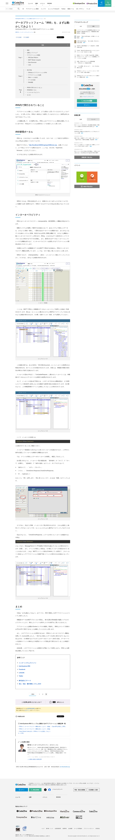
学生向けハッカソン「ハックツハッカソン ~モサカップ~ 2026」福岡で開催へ (88, 71)
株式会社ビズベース (25, 680)
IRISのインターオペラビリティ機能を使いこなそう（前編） (35, 729)
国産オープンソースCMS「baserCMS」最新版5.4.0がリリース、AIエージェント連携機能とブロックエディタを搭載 (88, 56)
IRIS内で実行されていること (34, 87)
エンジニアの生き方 (53, 9)
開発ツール (71, 9)
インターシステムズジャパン (27, 663)
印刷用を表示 (21, 716)
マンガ (88, 9)
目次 (43, 45)
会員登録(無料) (31, 708)
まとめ (29, 95)
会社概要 (70, 828)
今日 (81, 26)
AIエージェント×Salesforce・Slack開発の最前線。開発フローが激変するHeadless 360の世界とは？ (86, 125)
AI (23, 9)
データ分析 (18, 37)
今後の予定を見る (88, 186)
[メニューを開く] (7, 3)
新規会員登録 (87, 101)
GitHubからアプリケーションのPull (37, 72)
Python (63, 9)
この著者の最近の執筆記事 (34, 759)
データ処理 (26, 37)
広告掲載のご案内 (93, 790)
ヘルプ (42, 828)
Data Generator (32, 62)
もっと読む (21, 733)
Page (20, 57)
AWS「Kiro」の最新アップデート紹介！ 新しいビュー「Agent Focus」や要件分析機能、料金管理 (86, 138)
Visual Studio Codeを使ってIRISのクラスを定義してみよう (34, 731)
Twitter (21, 676)
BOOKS (49, 3)
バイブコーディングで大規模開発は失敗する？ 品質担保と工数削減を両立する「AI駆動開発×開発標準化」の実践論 (88, 31)
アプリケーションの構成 (33, 55)
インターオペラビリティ (33, 92)
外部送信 (98, 828)
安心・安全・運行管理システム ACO (30, 684)
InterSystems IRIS (24, 666)
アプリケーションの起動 (34, 75)
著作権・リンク (49, 828)
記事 (36, 3)
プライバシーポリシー (89, 828)
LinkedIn (21, 673)
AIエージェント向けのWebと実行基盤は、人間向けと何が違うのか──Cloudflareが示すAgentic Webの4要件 (87, 151)
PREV (32, 694)
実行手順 (29, 70)
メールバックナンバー (88, 96)
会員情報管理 (58, 828)
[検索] (18, 9)
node (29, 65)
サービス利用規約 (78, 828)
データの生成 (31, 80)
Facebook (22, 669)
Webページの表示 (33, 77)
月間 (93, 26)
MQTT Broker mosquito (34, 60)
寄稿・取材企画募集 (80, 790)
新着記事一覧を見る (87, 157)
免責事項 (65, 828)
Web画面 (30, 82)
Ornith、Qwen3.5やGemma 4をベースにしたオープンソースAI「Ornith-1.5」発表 (88, 51)
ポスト (60, 37)
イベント (42, 3)
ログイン (27, 710)
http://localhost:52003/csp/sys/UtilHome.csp (43, 145)
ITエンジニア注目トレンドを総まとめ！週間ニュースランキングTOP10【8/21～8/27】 (86, 145)
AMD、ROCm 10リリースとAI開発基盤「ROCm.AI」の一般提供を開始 (86, 62)
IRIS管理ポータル (31, 90)
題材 (28, 50)
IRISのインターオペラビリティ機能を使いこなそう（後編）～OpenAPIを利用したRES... (42, 726)
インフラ (43, 9)
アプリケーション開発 (32, 9)
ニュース (30, 3)
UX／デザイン (80, 9)
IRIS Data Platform (33, 57)
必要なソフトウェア (32, 52)
